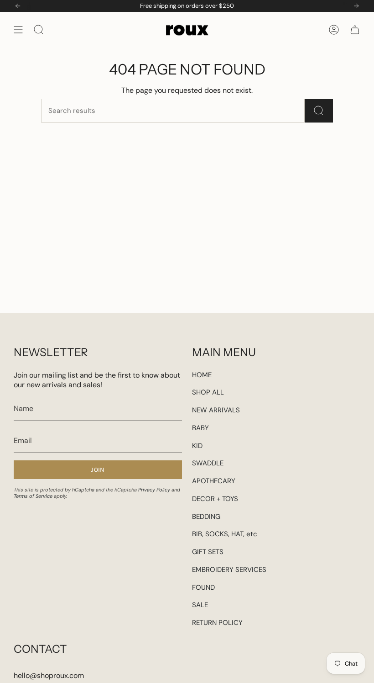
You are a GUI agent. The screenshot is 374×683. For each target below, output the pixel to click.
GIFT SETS (207, 551)
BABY (200, 427)
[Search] (319, 111)
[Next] (356, 6)
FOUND (203, 587)
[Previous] (18, 6)
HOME (202, 374)
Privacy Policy (154, 489)
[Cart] (354, 29)
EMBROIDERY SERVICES (229, 569)
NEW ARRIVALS (216, 410)
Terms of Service (33, 496)
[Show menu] (18, 29)
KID (197, 445)
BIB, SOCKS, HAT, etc (224, 534)
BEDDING (206, 516)
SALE (200, 604)
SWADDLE (207, 463)
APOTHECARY (213, 481)
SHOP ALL (208, 392)
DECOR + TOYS (215, 498)
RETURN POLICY (217, 622)
